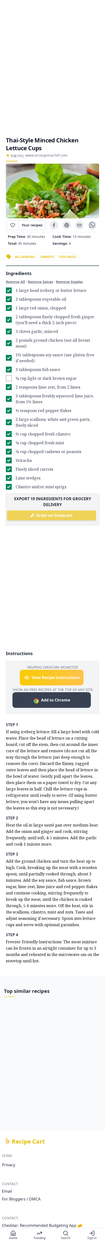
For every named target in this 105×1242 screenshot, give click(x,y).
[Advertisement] (52, 68)
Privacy (8, 1165)
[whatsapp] (92, 225)
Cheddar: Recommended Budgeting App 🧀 (42, 1225)
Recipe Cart (28, 1141)
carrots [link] (47, 257)
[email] (79, 225)
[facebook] (54, 225)
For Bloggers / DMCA (21, 1199)
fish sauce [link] (67, 257)
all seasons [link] (25, 257)
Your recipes (32, 225)
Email (7, 1191)
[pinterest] (66, 225)
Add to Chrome (55, 700)
